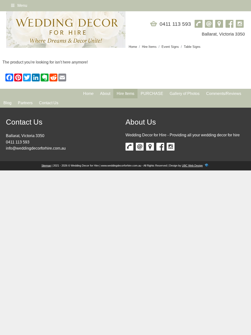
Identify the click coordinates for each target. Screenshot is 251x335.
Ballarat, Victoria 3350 (25, 136)
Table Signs (192, 47)
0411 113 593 (17, 142)
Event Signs (170, 47)
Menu (21, 5)
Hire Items (149, 47)
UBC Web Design (192, 165)
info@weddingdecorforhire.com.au (36, 148)
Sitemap (46, 165)
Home (133, 47)
